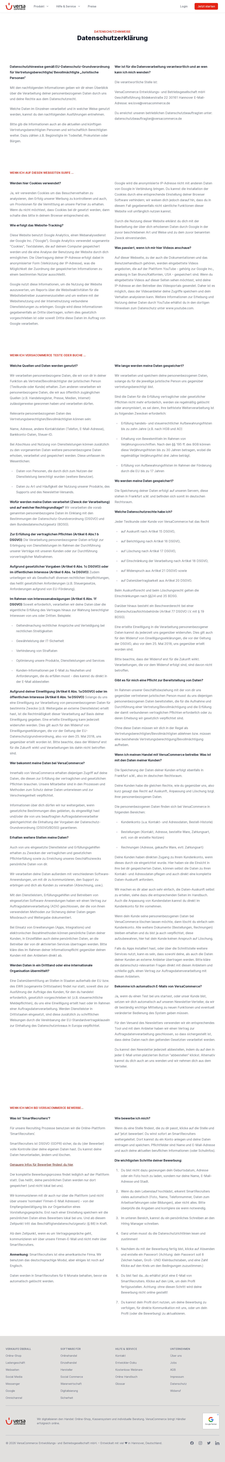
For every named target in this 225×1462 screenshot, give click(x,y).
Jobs (173, 1362)
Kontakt (120, 1355)
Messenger (13, 1383)
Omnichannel (14, 1398)
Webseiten (12, 1369)
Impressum (177, 1376)
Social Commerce (71, 1376)
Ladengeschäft (15, 1362)
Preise (92, 6)
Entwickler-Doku (126, 1362)
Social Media (14, 1376)
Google (10, 1390)
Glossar (120, 1383)
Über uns (176, 1355)
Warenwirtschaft (71, 1383)
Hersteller (66, 1369)
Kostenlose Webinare (129, 1369)
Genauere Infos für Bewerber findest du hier (41, 1164)
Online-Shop (13, 1355)
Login (184, 6)
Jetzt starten (206, 6)
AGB (173, 1369)
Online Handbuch (126, 1376)
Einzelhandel (68, 1362)
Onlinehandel (68, 1355)
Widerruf (175, 1390)
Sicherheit (66, 1398)
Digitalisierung (69, 1390)
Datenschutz (178, 1383)
